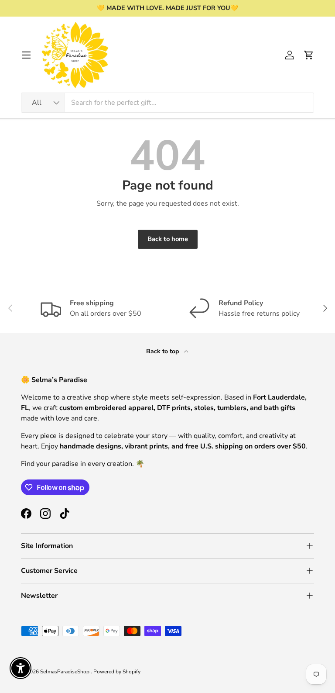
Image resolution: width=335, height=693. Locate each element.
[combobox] (167, 102)
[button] (308, 55)
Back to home (167, 238)
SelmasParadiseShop (65, 671)
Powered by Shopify (116, 671)
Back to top (163, 351)
